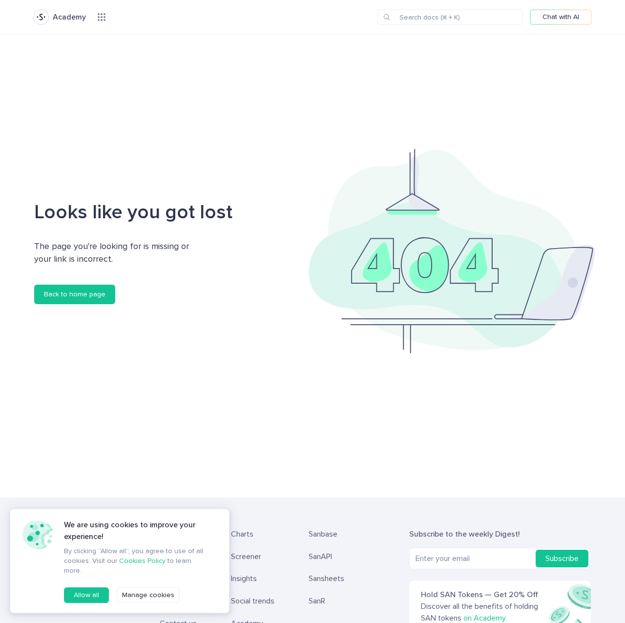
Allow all (86, 595)
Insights (244, 578)
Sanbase (323, 534)
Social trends (252, 601)
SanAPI (320, 556)
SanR (317, 601)
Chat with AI (560, 17)
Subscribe (562, 558)
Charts (242, 534)
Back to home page (74, 294)
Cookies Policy (142, 561)
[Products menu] (101, 17)
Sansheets (326, 578)
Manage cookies (148, 595)
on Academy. (485, 618)
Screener (246, 556)
